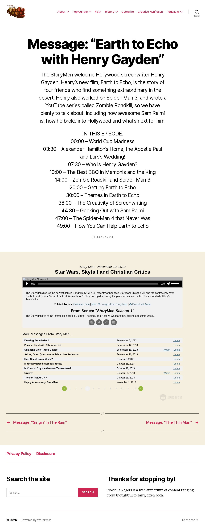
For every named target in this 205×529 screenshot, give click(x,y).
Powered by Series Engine (171, 397)
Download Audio (141, 304)
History (109, 11)
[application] (102, 284)
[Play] (27, 283)
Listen (176, 340)
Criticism (78, 304)
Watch (167, 349)
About (61, 11)
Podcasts (173, 11)
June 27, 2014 (104, 237)
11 (128, 388)
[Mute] (168, 283)
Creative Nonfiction (150, 11)
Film (87, 304)
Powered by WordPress (36, 520)
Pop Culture (80, 11)
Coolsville (127, 11)
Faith (98, 11)
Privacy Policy (18, 453)
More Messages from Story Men (109, 304)
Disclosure (45, 453)
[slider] (175, 283)
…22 (134, 388)
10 (122, 388)
